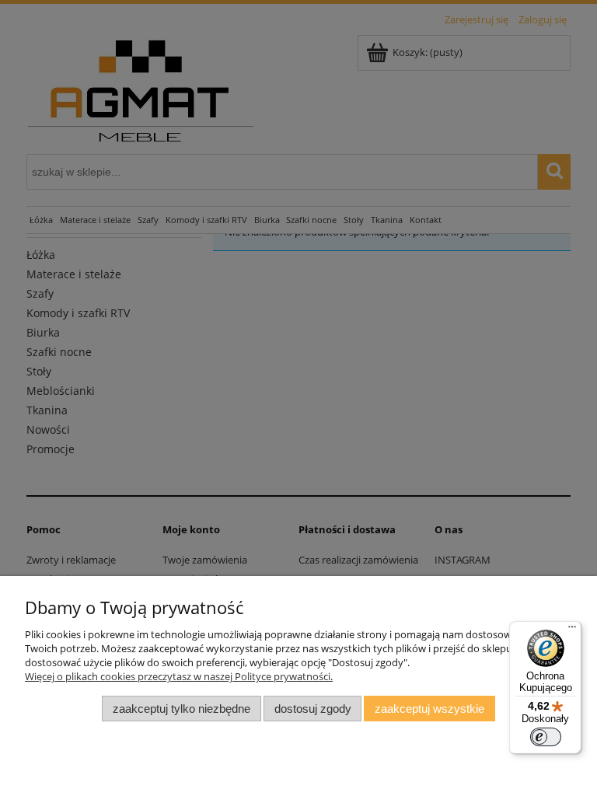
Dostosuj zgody (312, 708)
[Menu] (572, 630)
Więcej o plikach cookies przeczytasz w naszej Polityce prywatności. (179, 676)
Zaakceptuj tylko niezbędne (181, 708)
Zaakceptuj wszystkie (429, 708)
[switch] (545, 737)
